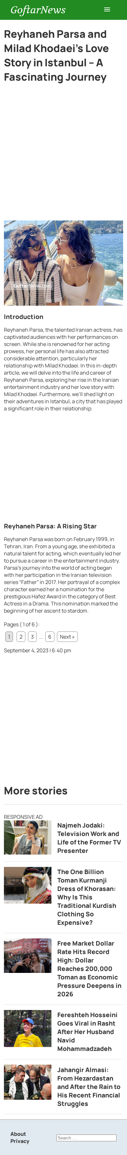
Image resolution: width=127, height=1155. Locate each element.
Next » (67, 636)
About (18, 1133)
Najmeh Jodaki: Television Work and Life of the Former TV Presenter (89, 838)
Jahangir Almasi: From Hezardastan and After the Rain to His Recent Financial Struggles (88, 1087)
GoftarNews (38, 10)
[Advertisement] (63, 154)
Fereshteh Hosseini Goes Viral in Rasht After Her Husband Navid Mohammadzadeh (87, 1032)
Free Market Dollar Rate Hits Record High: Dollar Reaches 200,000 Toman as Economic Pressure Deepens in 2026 (89, 968)
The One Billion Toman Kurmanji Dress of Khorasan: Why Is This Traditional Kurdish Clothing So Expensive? (86, 897)
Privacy (19, 1141)
